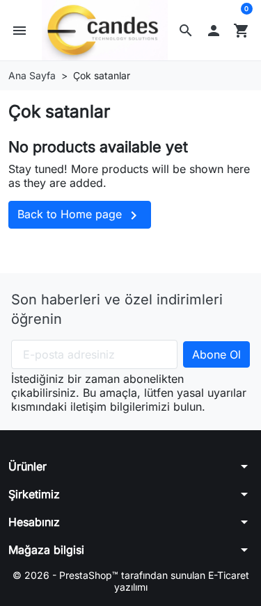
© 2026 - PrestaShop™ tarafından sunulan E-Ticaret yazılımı (131, 581)
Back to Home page (79, 215)
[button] (186, 30)
